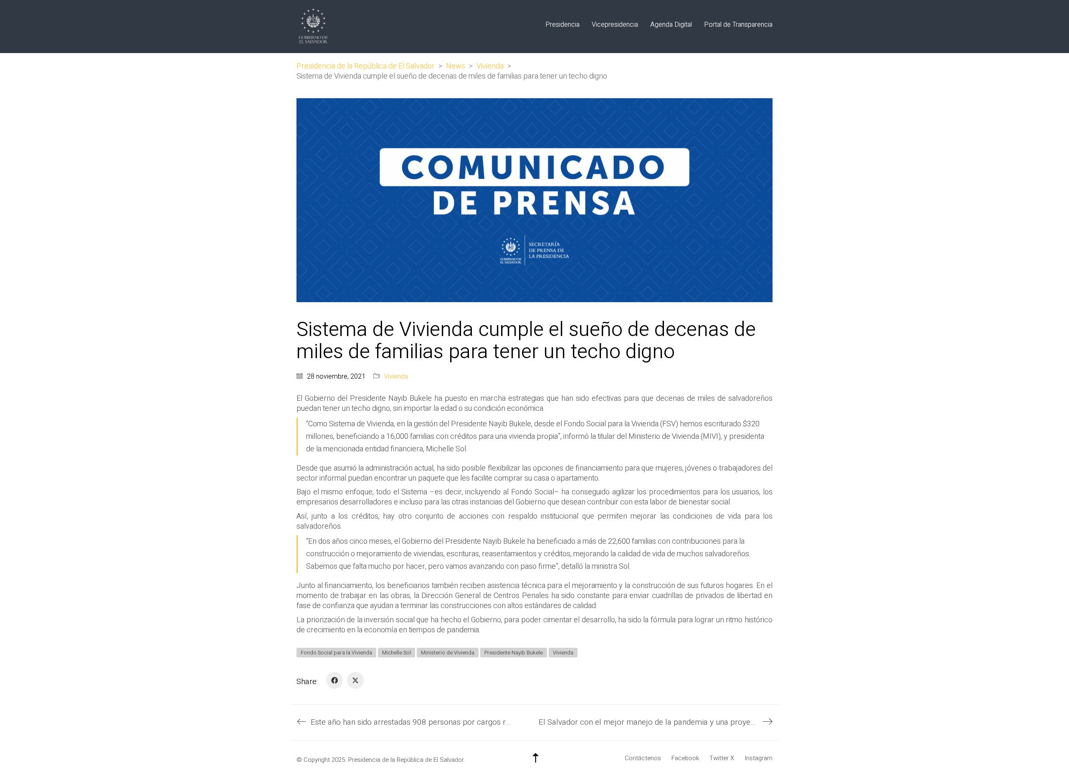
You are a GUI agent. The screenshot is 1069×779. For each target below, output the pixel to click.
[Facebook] (334, 680)
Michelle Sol (396, 653)
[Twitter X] (355, 680)
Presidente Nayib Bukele (513, 653)
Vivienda (396, 376)
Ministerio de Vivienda (447, 653)
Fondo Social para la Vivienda (336, 653)
